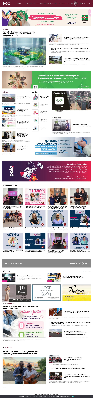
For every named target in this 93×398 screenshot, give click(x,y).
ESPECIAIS (51, 379)
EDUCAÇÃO (51, 362)
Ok (72, 396)
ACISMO (27, 3)
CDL (48, 3)
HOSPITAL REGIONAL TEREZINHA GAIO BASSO (76, 3)
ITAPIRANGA (81, 3)
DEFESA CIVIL (68, 3)
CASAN (45, 3)
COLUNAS (55, 3)
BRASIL (41, 3)
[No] (91, 396)
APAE (34, 3)
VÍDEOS (51, 41)
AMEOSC (31, 3)
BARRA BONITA (37, 3)
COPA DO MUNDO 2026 (59, 3)
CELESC (51, 3)
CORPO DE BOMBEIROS (64, 3)
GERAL (72, 3)
